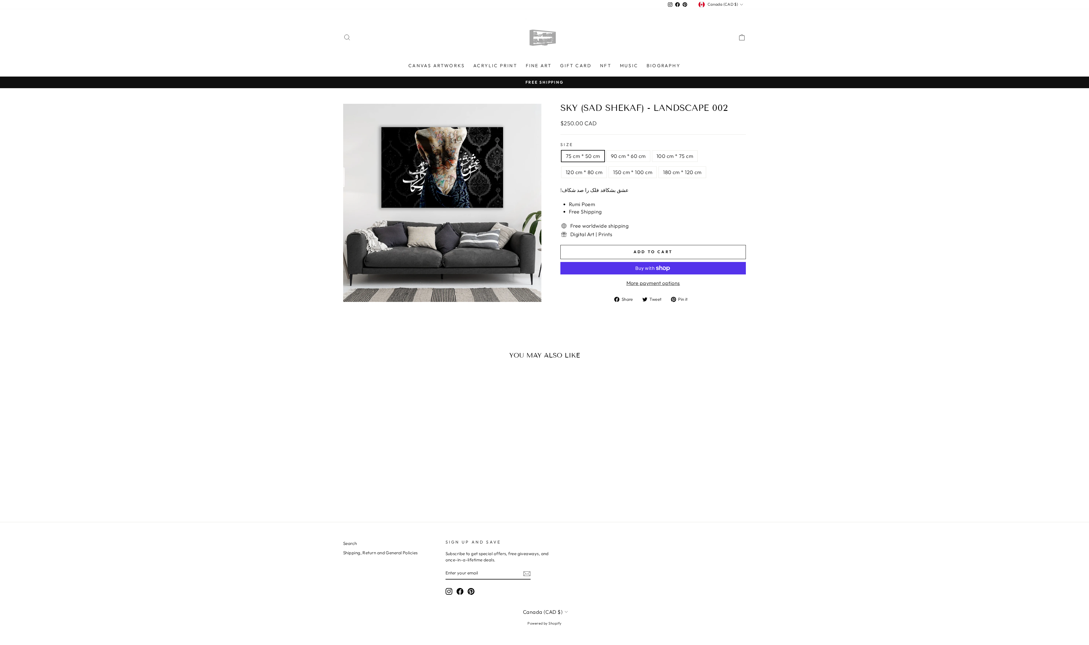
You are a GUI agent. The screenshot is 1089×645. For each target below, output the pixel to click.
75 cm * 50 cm (583, 156)
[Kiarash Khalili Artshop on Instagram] (449, 591)
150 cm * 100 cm (632, 172)
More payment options (653, 283)
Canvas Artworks (436, 65)
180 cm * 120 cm (682, 172)
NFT (605, 65)
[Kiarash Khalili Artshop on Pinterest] (471, 591)
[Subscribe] (527, 573)
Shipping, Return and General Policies (380, 552)
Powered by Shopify (544, 623)
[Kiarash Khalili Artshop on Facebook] (460, 591)
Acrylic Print (495, 65)
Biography (664, 65)
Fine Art (539, 65)
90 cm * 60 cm (628, 156)
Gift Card (576, 65)
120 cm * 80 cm (584, 172)
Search (350, 543)
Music (629, 65)
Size (566, 144)
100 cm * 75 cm (675, 156)
